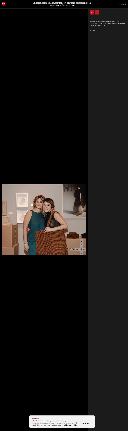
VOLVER (123, 4)
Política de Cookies (70, 425)
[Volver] (92, 12)
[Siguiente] (97, 12)
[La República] (3, 4)
